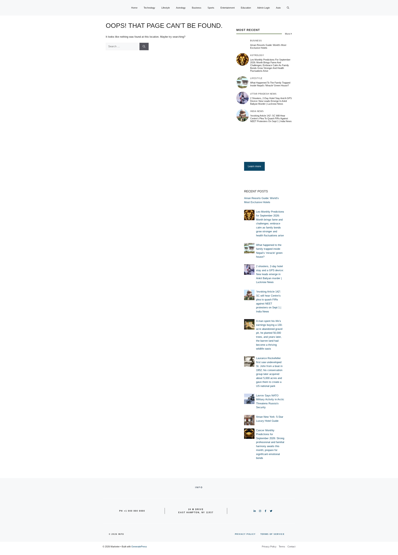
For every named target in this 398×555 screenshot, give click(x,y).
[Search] (144, 46)
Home (134, 7)
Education (246, 7)
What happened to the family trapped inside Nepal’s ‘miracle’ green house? (270, 84)
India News (257, 111)
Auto (278, 7)
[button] (288, 7)
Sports (211, 7)
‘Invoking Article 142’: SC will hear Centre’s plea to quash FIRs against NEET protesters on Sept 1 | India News (271, 118)
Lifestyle (165, 7)
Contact (291, 546)
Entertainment (227, 7)
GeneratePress (139, 546)
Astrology (181, 7)
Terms (282, 546)
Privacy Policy (269, 546)
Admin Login (263, 7)
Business (196, 7)
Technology (149, 7)
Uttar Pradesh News (263, 94)
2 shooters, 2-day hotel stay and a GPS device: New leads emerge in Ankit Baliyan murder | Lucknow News (271, 101)
